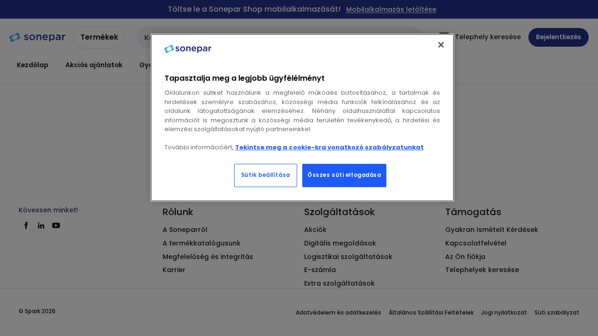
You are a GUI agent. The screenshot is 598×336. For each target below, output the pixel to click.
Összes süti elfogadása (344, 175)
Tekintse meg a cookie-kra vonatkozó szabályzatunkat (329, 147)
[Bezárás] (441, 45)
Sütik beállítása (265, 175)
